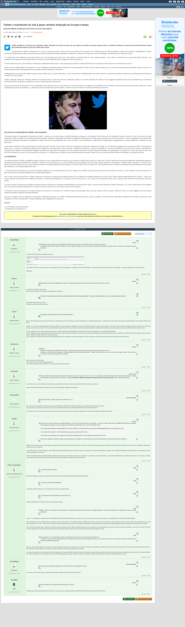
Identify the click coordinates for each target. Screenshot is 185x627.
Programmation (66, 4)
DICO (112, 6)
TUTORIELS (59, 6)
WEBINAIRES (70, 6)
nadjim (14, 419)
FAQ (40, 1)
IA (32, 4)
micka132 (14, 371)
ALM (36, 4)
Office (78, 4)
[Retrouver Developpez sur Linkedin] (183, 7)
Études (75, 1)
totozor (14, 278)
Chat (52, 1)
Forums (26, 1)
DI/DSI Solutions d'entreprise (17, 4)
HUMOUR (118, 6)
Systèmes (90, 4)
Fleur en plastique (14, 465)
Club (88, 1)
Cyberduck (14, 344)
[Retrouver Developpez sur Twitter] (179, 7)
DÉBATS (103, 6)
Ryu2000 (14, 580)
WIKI (108, 6)
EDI (59, 4)
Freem (14, 312)
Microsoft (42, 4)
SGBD (73, 4)
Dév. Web (53, 4)
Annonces (25, 32)
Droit (82, 1)
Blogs (46, 1)
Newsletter (60, 1)
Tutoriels (33, 1)
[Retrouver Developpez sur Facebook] (181, 7)
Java (48, 4)
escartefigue (14, 240)
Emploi (68, 1)
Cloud (28, 4)
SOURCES (97, 6)
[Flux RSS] (177, 7)
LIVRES (78, 6)
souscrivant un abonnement (67, 216)
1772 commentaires (36, 32)
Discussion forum (170, 81)
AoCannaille (14, 395)
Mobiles (84, 4)
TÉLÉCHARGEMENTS (87, 6)
